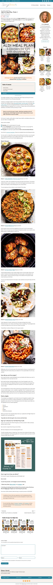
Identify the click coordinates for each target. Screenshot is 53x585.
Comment (3, 545)
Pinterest (16, 503)
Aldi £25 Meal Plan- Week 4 (29, 512)
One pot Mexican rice (9, 225)
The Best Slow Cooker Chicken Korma (42, 58)
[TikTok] (49, 1)
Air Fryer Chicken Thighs (10, 269)
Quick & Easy (43, 5)
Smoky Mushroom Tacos (10, 319)
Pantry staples (5, 90)
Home (2, 10)
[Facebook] (43, 1)
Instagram (27, 503)
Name (2, 557)
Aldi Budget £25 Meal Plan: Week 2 (30, 532)
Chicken (40, 577)
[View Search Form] (51, 1)
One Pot (30, 577)
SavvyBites (19, 79)
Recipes (4, 10)
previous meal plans (11, 132)
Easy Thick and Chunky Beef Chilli (48, 87)
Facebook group (18, 504)
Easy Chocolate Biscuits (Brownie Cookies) (48, 59)
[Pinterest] (45, 1)
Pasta (49, 577)
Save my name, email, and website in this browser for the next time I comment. (16, 560)
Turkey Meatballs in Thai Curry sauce (12, 178)
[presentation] (6, 525)
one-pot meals (25, 103)
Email (20, 557)
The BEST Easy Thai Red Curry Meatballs (9, 512)
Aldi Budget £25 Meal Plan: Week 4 (6, 532)
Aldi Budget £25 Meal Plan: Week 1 (14, 532)
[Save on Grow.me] (9, 16)
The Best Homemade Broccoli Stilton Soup (48, 74)
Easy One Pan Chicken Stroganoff (42, 73)
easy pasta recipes (17, 103)
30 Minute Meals (35, 5)
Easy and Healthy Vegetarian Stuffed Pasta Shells (42, 89)
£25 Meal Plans (8, 10)
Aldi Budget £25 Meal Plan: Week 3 (22, 532)
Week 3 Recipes (5, 87)
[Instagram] (47, 1)
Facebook (20, 503)
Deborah (3, 13)
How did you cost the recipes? (8, 89)
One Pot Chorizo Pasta (9, 366)
